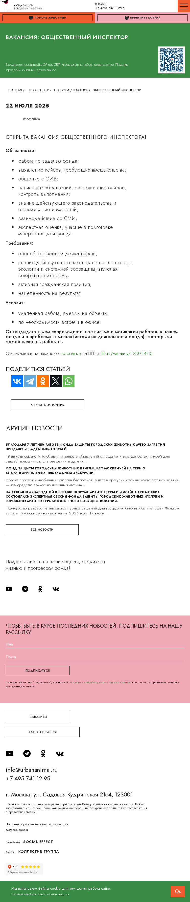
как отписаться (43, 732)
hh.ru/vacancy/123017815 (127, 353)
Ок (178, 891)
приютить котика (145, 18)
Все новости (42, 530)
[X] (53, 381)
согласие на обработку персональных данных (100, 682)
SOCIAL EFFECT (38, 841)
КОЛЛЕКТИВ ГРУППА (38, 851)
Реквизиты (38, 717)
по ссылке (70, 353)
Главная (15, 90)
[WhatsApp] (66, 381)
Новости (61, 90)
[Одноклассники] (40, 381)
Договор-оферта (17, 830)
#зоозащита (31, 118)
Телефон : (109, 6)
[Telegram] (27, 381)
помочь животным (50, 18)
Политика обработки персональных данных (37, 824)
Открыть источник (47, 405)
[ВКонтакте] (15, 381)
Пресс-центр (38, 90)
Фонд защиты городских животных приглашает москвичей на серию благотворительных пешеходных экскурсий (75, 470)
